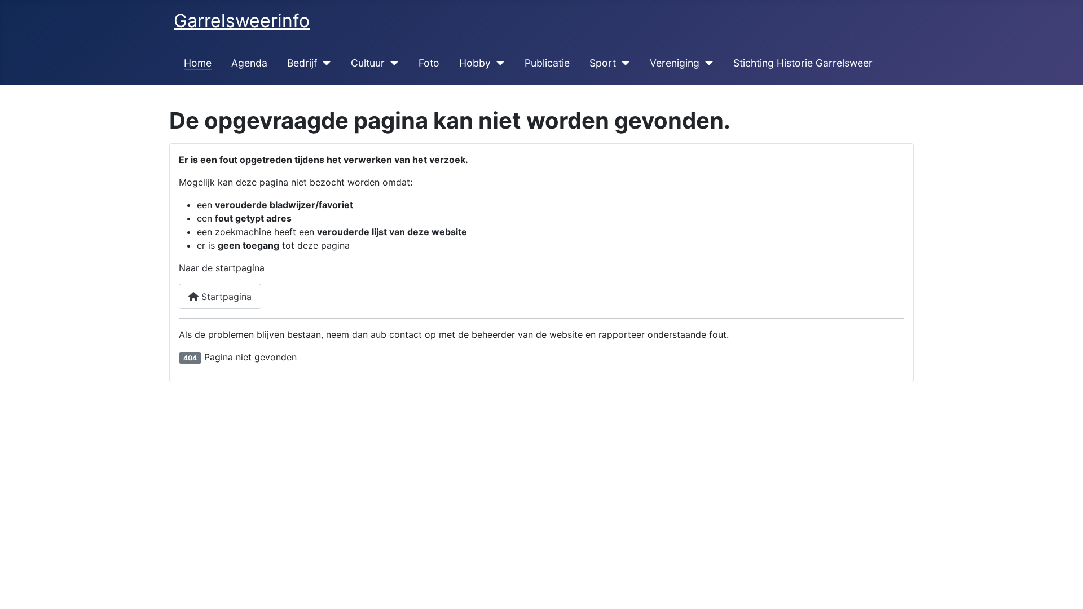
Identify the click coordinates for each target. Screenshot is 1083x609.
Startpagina (225, 296)
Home (198, 63)
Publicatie (547, 63)
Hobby (475, 63)
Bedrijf (302, 63)
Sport (602, 63)
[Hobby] (498, 63)
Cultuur (368, 63)
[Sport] (623, 63)
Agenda (249, 63)
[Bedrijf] (324, 63)
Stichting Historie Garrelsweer (803, 63)
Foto (429, 63)
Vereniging (674, 63)
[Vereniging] (706, 63)
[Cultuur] (392, 63)
